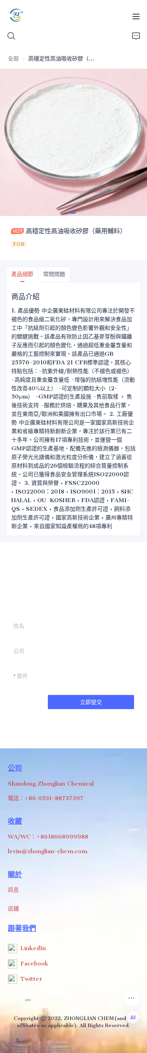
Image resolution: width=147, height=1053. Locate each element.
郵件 (22, 676)
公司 (18, 650)
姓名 (18, 625)
